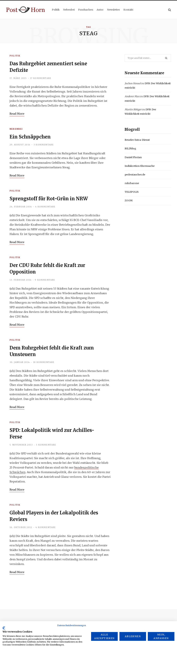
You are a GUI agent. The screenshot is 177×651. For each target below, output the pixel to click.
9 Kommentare (45, 280)
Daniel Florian (133, 157)
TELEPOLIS (132, 191)
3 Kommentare (44, 144)
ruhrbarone (132, 183)
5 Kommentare (46, 444)
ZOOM (129, 200)
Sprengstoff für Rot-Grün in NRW (49, 199)
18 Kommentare (43, 362)
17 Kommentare (40, 78)
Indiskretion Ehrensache (140, 165)
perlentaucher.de (135, 174)
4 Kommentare (45, 206)
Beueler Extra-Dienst (137, 139)
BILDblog (130, 148)
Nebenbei (16, 129)
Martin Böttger (133, 109)
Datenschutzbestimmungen (71, 625)
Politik (15, 55)
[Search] (169, 9)
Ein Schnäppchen (30, 137)
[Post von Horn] (25, 9)
